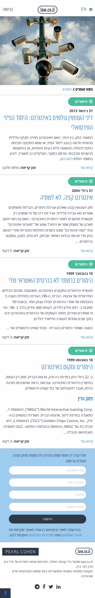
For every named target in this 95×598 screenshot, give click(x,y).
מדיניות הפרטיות (40, 535)
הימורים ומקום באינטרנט (67, 367)
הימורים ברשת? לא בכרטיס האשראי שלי (51, 281)
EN (84, 9)
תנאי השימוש (72, 535)
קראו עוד (86, 167)
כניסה (8, 9)
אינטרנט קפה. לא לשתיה (66, 198)
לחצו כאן (67, 158)
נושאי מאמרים (84, 89)
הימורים (67, 90)
